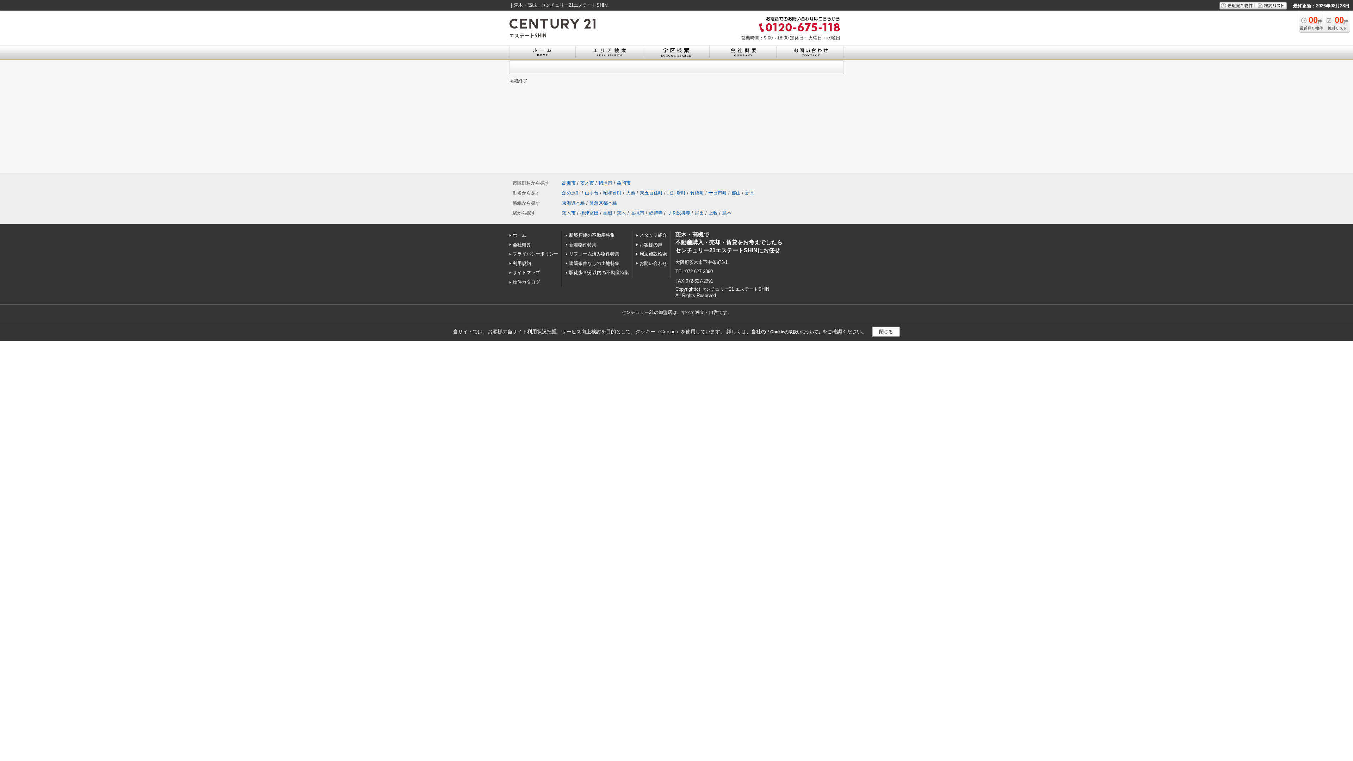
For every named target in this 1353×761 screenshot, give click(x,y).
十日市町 (718, 193)
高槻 (607, 213)
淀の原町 (571, 193)
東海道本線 (573, 203)
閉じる (886, 331)
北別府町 (676, 193)
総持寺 (656, 213)
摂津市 (605, 183)
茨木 (621, 213)
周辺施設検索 (653, 253)
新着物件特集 (583, 244)
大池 (630, 193)
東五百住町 (651, 193)
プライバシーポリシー (535, 253)
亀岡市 (624, 183)
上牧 (713, 213)
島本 (726, 213)
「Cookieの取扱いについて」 (794, 331)
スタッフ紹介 (653, 235)
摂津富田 (589, 213)
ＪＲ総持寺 (678, 213)
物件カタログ (526, 282)
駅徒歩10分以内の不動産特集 (599, 272)
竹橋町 (697, 193)
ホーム (519, 235)
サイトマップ (526, 272)
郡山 (736, 193)
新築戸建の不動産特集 (592, 235)
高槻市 (569, 183)
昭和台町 (612, 193)
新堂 (749, 193)
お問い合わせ (653, 263)
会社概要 (522, 244)
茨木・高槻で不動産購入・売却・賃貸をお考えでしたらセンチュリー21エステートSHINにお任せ (729, 242)
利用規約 (522, 263)
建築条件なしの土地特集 (594, 263)
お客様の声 (651, 244)
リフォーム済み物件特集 (594, 253)
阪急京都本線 (603, 203)
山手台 (592, 193)
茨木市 (587, 183)
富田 (699, 213)
